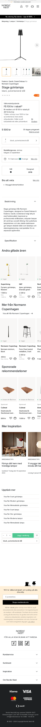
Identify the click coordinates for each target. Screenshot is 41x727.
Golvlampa (20, 21)
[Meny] (38, 6)
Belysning (5, 21)
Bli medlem (34, 120)
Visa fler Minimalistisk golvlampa (16, 505)
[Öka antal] (10, 535)
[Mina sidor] (21, 6)
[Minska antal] (3, 535)
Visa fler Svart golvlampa (13, 497)
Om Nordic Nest (10, 680)
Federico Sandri (7, 81)
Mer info (34, 159)
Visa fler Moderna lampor (13, 518)
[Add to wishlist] (11, 296)
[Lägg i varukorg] (15, 296)
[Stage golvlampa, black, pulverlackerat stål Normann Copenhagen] (20, 44)
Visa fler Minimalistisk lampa (14, 523)
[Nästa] (37, 45)
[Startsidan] (6, 6)
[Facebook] (14, 643)
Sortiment (7, 663)
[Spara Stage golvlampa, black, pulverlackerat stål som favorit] (37, 535)
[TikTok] (27, 643)
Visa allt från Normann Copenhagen (16, 313)
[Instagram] (20, 643)
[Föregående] (4, 45)
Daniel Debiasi (19, 81)
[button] (6, 95)
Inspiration (7, 671)
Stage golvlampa (31, 21)
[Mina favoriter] (27, 6)
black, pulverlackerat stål (12, 541)
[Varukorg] (32, 6)
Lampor (12, 21)
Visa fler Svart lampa (11, 510)
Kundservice (8, 654)
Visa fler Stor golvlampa (13, 514)
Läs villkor (31, 622)
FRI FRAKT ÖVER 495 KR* (22, 1)
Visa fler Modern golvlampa (14, 501)
